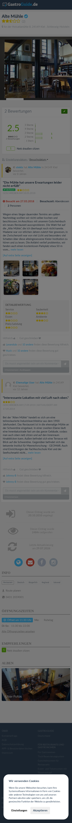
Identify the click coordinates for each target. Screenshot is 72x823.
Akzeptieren (40, 810)
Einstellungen (19, 810)
